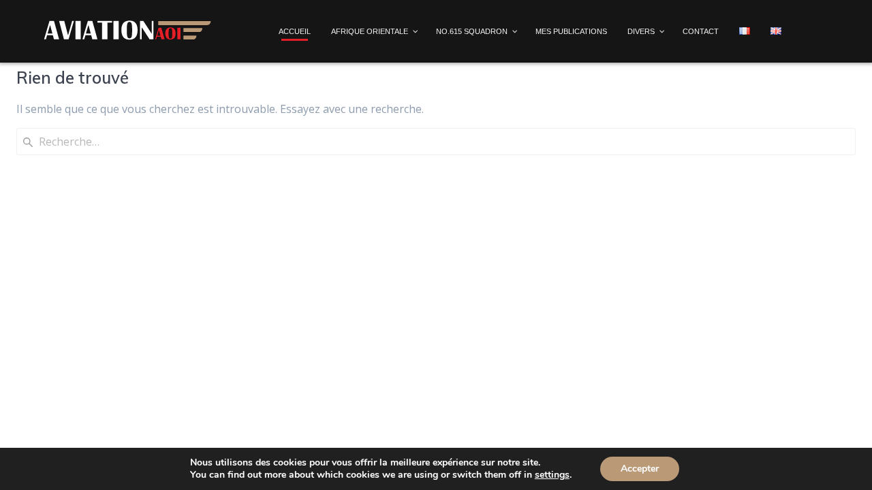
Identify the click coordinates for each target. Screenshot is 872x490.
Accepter (640, 468)
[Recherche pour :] (436, 141)
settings (552, 475)
